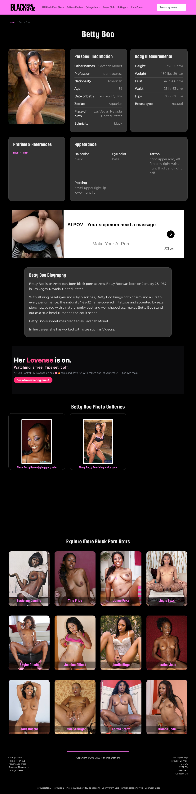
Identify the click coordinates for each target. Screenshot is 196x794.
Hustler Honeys (16, 760)
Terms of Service (179, 760)
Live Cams (137, 7)
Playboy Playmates (18, 767)
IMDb (16, 152)
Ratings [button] (122, 7)
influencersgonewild (132, 788)
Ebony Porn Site (110, 788)
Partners (183, 770)
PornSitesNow (43, 788)
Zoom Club (108, 7)
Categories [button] (92, 7)
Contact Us (182, 773)
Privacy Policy (180, 757)
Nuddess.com (92, 788)
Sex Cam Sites (152, 788)
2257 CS (183, 767)
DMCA (184, 764)
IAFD (25, 152)
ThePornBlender (74, 788)
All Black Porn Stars (53, 7)
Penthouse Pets (17, 764)
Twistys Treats (15, 770)
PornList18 (58, 788)
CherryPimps (15, 757)
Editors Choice (75, 7)
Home (11, 22)
